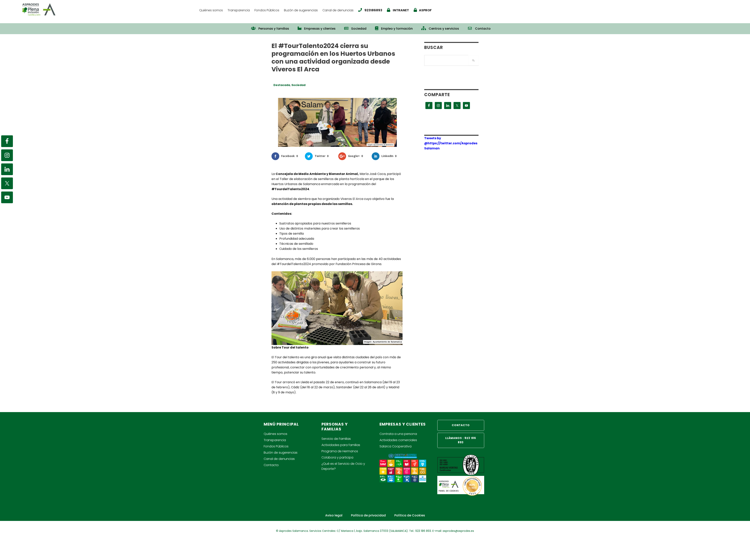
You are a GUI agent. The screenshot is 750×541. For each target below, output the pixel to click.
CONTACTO (461, 425)
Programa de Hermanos (339, 451)
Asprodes (108, 9)
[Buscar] (473, 60)
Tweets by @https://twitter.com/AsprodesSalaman (450, 143)
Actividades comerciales (398, 440)
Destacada (281, 85)
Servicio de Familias (336, 438)
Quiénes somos (275, 434)
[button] (499, 27)
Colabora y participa (337, 457)
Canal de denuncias (279, 459)
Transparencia (275, 440)
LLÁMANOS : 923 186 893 (460, 440)
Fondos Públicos (276, 446)
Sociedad (298, 85)
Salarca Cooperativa (395, 446)
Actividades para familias (340, 445)
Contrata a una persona (398, 434)
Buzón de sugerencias (280, 452)
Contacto (271, 465)
